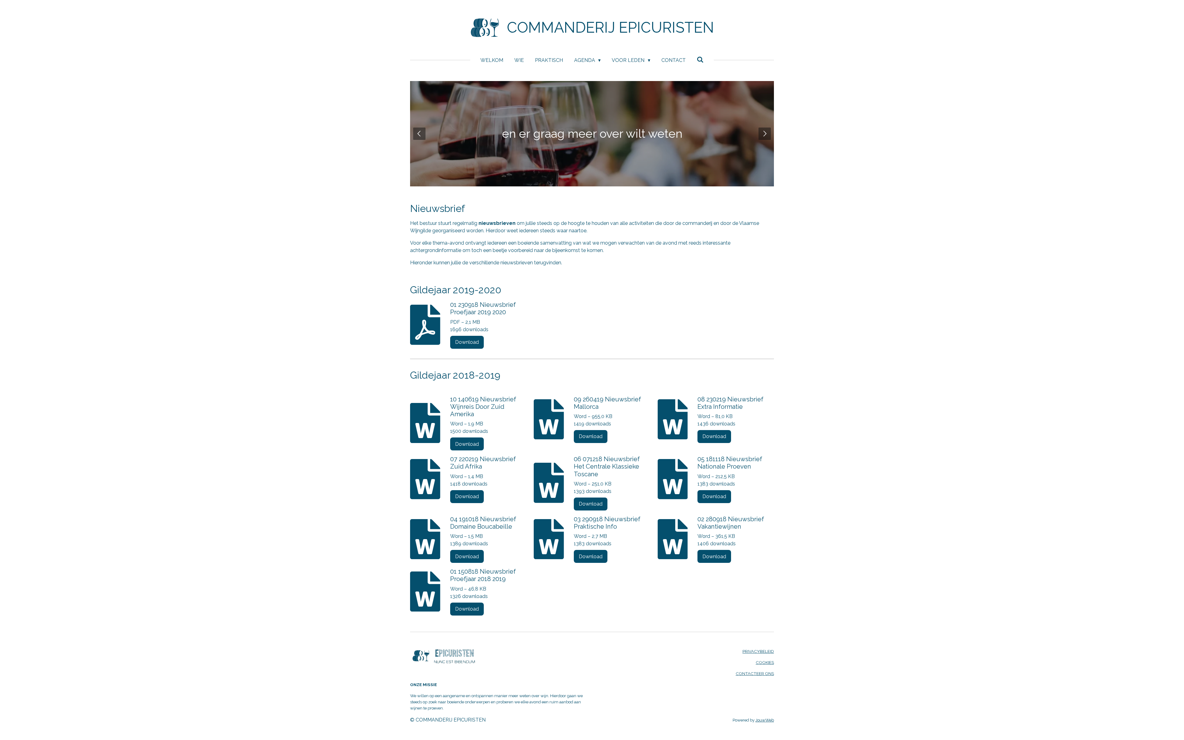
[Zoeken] (700, 59)
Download (467, 342)
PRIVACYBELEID (758, 651)
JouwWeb (764, 720)
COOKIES (765, 662)
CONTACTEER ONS (755, 673)
